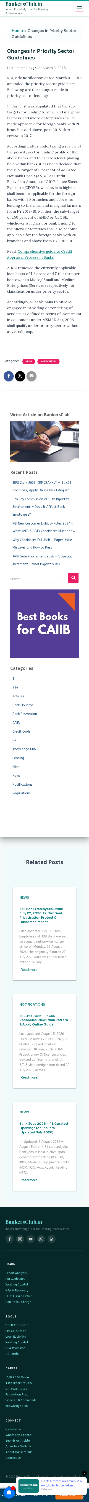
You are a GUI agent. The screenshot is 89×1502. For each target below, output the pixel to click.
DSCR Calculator (17, 1325)
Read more (29, 970)
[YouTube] (30, 1239)
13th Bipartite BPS (18, 1383)
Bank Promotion (25, 714)
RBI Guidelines (15, 1278)
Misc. (16, 767)
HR (14, 740)
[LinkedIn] (51, 1239)
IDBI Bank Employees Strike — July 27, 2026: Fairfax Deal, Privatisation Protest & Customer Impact (43, 915)
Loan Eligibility (15, 1336)
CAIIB (16, 723)
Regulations (22, 793)
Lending (18, 758)
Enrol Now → (69, 1495)
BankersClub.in (23, 4)
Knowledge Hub (24, 749)
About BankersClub (19, 1452)
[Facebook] (9, 1239)
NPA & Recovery (16, 1290)
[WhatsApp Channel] (41, 1239)
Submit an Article (17, 1440)
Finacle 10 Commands (21, 1400)
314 (15, 687)
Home (17, 30)
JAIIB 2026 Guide (17, 1377)
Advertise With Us (18, 1446)
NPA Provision (15, 1348)
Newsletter (13, 1429)
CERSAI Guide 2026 (18, 1296)
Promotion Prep (16, 1394)
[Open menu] (79, 8)
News (29, 361)
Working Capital (16, 1284)
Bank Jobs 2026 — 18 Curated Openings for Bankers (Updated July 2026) (43, 1128)
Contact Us (13, 1457)
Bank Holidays (23, 705)
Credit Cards (22, 732)
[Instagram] (20, 1239)
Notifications (48, 361)
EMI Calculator (15, 1331)
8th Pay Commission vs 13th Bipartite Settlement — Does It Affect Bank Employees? (41, 507)
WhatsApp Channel (18, 1435)
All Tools (12, 1353)
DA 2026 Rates (16, 1388)
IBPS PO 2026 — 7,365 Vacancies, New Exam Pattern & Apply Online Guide (43, 1020)
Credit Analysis (16, 1273)
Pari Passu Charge (18, 1302)
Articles (18, 696)
